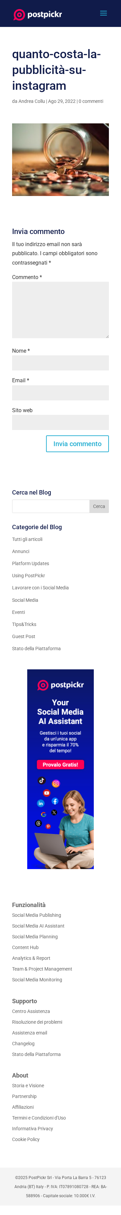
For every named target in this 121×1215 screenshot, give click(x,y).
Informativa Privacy (32, 1128)
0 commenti (91, 101)
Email (20, 380)
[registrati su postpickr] (60, 769)
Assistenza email (29, 1032)
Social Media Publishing (36, 915)
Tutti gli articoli (27, 539)
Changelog (23, 1043)
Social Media (25, 600)
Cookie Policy (26, 1139)
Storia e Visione (28, 1085)
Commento (27, 277)
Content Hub (25, 947)
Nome (21, 351)
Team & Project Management (42, 969)
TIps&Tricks (24, 624)
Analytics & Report (31, 958)
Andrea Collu (31, 101)
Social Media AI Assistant (38, 926)
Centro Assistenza (31, 1011)
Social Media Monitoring (37, 979)
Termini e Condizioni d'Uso (39, 1118)
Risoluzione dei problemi (37, 1022)
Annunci (20, 551)
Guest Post (23, 636)
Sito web (22, 410)
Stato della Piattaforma (36, 648)
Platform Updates (30, 563)
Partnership (24, 1096)
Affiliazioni (23, 1107)
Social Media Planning (35, 936)
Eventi (18, 612)
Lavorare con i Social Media (40, 587)
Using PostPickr (28, 575)
